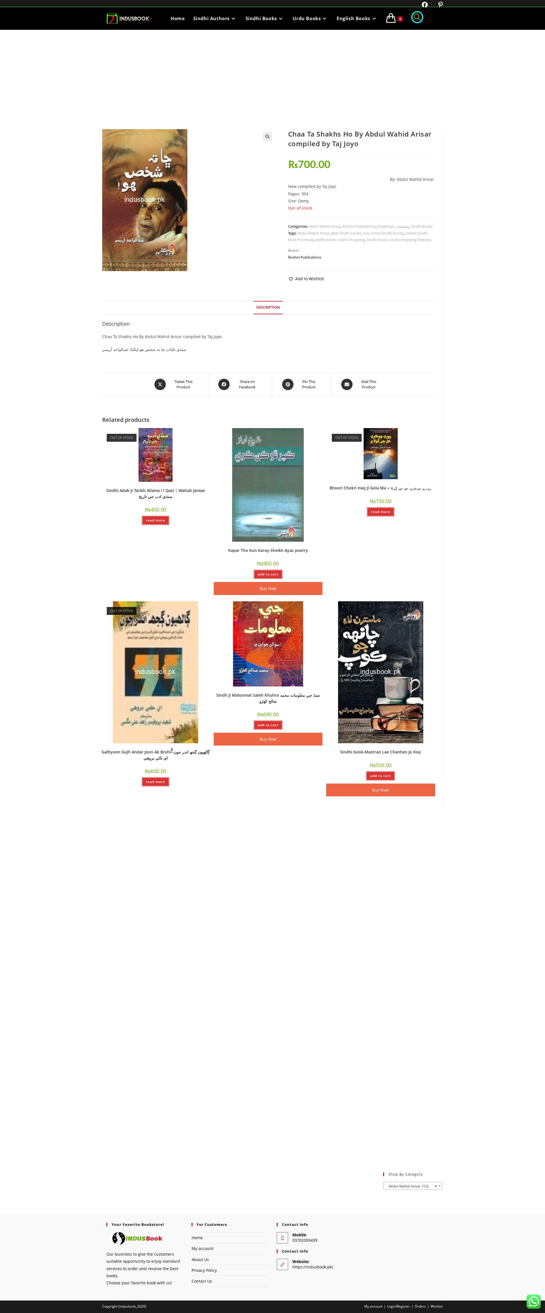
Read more (155, 520)
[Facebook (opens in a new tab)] (421, 5)
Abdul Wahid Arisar (325, 226)
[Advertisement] (272, 72)
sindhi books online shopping (340, 239)
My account (202, 1248)
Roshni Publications (359, 226)
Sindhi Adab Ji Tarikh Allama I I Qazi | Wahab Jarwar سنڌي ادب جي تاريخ (155, 493)
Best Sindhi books (346, 233)
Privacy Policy (204, 1270)
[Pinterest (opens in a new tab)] (436, 5)
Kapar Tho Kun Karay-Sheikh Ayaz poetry (268, 550)
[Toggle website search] (417, 18)
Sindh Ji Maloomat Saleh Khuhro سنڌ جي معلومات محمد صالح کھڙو (268, 698)
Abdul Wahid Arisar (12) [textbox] (411, 1186)
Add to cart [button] (268, 574)
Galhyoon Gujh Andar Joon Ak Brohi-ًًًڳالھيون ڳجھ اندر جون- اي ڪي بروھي (156, 755)
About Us (200, 1259)
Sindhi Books (422, 226)
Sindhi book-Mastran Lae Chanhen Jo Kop (380, 752)
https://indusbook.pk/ (312, 1267)
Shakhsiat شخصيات (393, 226)
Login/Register (398, 1306)
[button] (267, 136)
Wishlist (437, 1306)
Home (197, 1237)
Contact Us (202, 1281)
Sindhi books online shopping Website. (399, 239)
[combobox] (413, 1186)
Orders (420, 1306)
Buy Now (268, 588)
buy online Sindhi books (383, 233)
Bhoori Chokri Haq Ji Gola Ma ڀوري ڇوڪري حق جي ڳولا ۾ (380, 488)
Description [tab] (268, 307)
